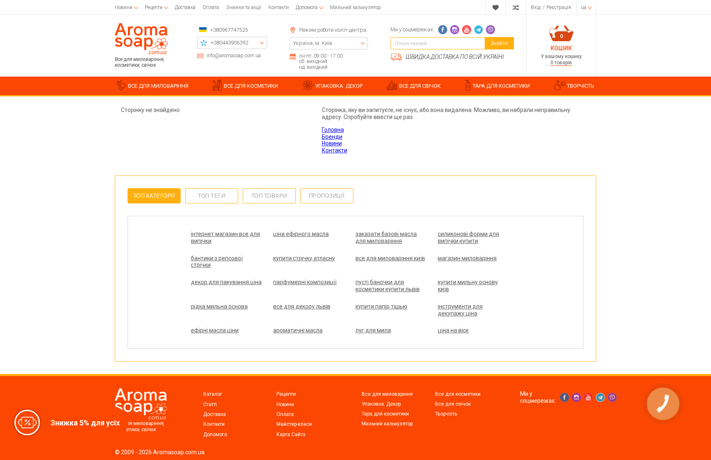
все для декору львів (301, 306)
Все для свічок (453, 404)
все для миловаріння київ (390, 258)
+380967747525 (229, 30)
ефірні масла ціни (215, 330)
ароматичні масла (298, 330)
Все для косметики (458, 394)
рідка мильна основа (219, 306)
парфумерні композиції (305, 282)
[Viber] (490, 29)
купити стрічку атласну (304, 258)
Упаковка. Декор (381, 404)
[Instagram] (454, 29)
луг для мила (373, 330)
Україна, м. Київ (312, 43)
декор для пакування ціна (226, 282)
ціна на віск (453, 330)
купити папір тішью (381, 306)
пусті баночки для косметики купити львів (388, 285)
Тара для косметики (385, 414)
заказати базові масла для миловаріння (386, 237)
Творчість (446, 414)
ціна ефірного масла (301, 234)
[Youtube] (466, 29)
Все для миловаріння (387, 394)
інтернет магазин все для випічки (225, 237)
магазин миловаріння (467, 258)
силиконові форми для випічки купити (468, 237)
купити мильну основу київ (468, 285)
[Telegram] (478, 29)
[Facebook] (442, 29)
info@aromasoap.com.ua (234, 55)
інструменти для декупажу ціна (460, 310)
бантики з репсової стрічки (217, 262)
